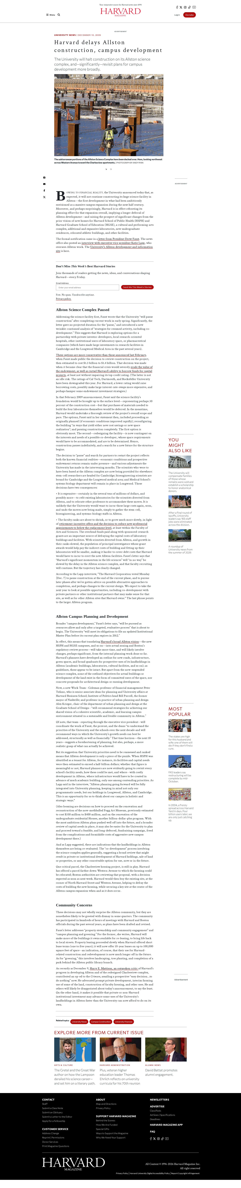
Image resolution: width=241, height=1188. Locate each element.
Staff (44, 1103)
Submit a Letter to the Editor (57, 1116)
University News (65, 35)
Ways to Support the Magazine (112, 1133)
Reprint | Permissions (53, 1137)
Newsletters (159, 1099)
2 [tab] (111, 169)
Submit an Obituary (52, 1112)
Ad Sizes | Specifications (162, 1115)
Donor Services (50, 1141)
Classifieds (155, 1110)
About (100, 1099)
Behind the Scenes (105, 1120)
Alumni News (153, 1065)
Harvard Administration (115, 1065)
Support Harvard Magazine (116, 1116)
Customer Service (55, 1128)
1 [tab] (106, 169)
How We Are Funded (106, 1124)
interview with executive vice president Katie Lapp (113, 243)
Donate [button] (189, 14)
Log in (177, 15)
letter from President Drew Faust (118, 239)
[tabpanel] (108, 120)
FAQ (152, 1131)
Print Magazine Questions (55, 1146)
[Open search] (59, 15)
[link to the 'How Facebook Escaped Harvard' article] (181, 795)
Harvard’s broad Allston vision (120, 641)
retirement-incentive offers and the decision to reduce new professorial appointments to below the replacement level (101, 526)
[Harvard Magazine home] (120, 12)
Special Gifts (102, 1129)
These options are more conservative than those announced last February (101, 355)
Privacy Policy (103, 1108)
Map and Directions (106, 1103)
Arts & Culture (63, 1065)
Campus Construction (101, 1021)
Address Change (50, 1133)
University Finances (123, 1021)
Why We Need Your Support (110, 1137)
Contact (48, 1099)
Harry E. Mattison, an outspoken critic (114, 968)
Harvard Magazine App (166, 1124)
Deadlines (155, 1119)
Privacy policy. (63, 298)
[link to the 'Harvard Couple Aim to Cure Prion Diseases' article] (181, 726)
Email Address (62, 283)
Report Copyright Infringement (185, 1173)
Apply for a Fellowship (53, 1121)
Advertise (157, 1106)
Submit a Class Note (52, 1108)
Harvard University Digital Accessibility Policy (150, 1173)
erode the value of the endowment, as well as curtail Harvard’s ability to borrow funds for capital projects (104, 371)
